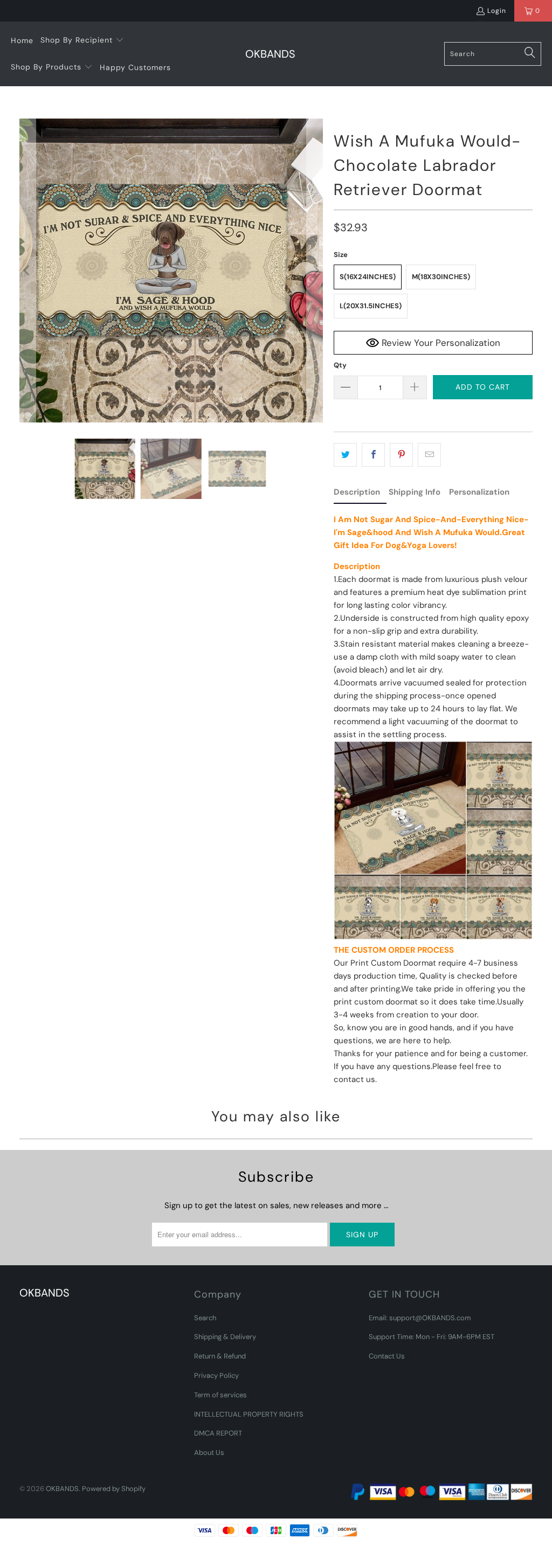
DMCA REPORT (218, 1433)
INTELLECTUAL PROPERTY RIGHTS (248, 1414)
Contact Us (387, 1356)
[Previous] (27, 270)
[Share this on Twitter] (345, 455)
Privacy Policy (216, 1375)
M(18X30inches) (441, 276)
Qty (340, 365)
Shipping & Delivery (225, 1336)
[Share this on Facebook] (373, 455)
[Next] (314, 270)
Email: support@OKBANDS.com (420, 1317)
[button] (82, 40)
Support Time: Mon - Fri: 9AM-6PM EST (431, 1336)
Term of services (220, 1394)
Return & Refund (220, 1356)
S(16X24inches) (368, 276)
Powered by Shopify (114, 1488)
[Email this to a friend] (429, 455)
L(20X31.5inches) (371, 305)
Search (205, 1317)
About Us (209, 1452)
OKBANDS (62, 1488)
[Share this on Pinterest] (401, 455)
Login (496, 10)
